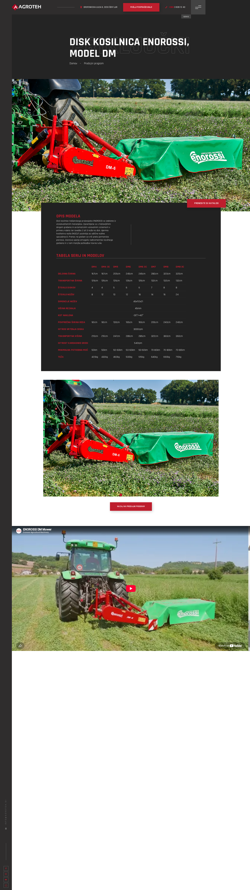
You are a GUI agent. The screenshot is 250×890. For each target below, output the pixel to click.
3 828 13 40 (177, 7)
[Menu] (198, 7)
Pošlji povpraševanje (141, 7)
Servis (186, 17)
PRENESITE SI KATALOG (206, 203)
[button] (120, 494)
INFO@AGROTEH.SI (6, 812)
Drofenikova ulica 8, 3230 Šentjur (100, 7)
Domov (73, 63)
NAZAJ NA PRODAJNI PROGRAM (131, 506)
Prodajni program (94, 63)
